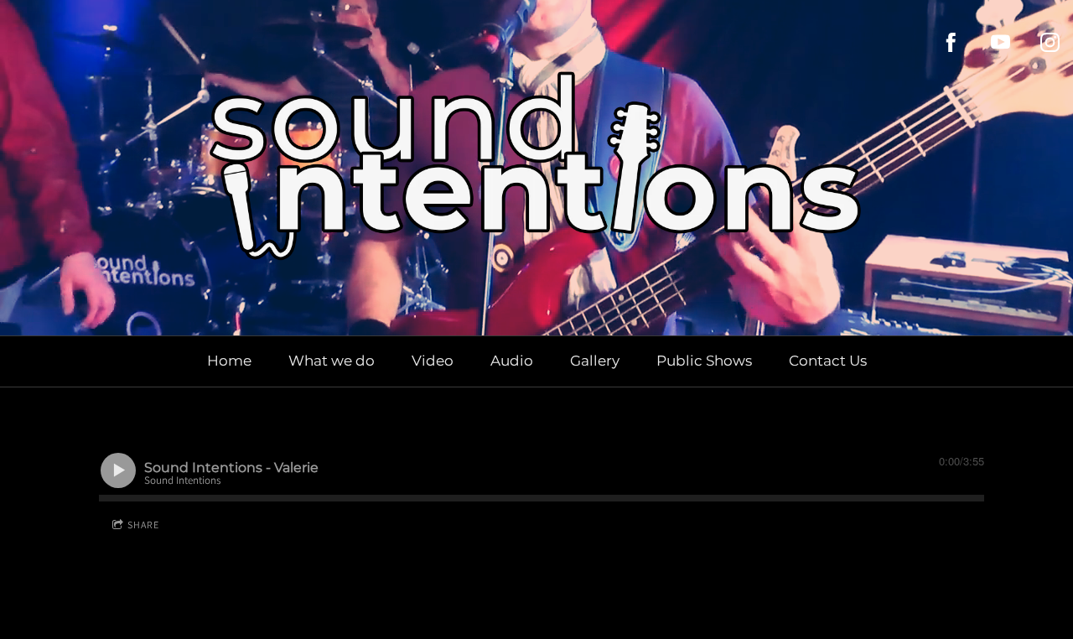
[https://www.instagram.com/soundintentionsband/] (1050, 42)
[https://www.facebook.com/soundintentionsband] (951, 42)
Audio (511, 360)
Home (229, 360)
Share (143, 524)
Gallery (594, 360)
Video (433, 360)
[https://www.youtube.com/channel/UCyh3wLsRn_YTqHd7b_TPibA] (1000, 42)
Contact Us (828, 360)
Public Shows (704, 360)
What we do (331, 360)
